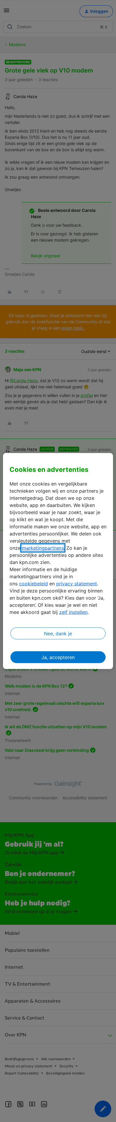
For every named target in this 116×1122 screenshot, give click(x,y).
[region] (58, 561)
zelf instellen (73, 612)
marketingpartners (43, 548)
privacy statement (76, 583)
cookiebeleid (33, 583)
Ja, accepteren (58, 657)
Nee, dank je (58, 633)
